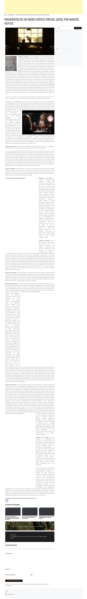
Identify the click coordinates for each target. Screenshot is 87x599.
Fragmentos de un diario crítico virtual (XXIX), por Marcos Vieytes (46, 517)
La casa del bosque (49, 84)
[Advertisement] (34, 7)
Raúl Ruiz (18, 101)
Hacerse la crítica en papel (9, 594)
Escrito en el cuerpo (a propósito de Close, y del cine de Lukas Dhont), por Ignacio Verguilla (12, 518)
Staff (6, 592)
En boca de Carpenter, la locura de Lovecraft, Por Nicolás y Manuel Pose (29, 517)
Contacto (6, 591)
